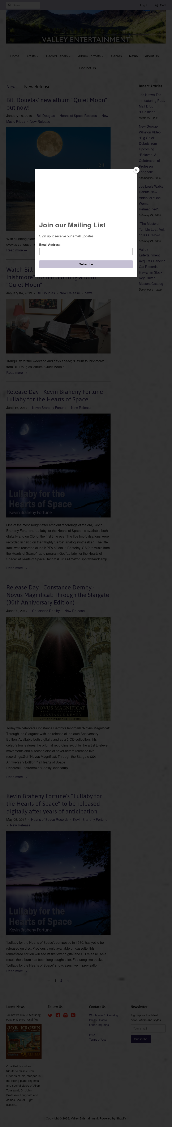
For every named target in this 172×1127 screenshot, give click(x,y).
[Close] (136, 170)
